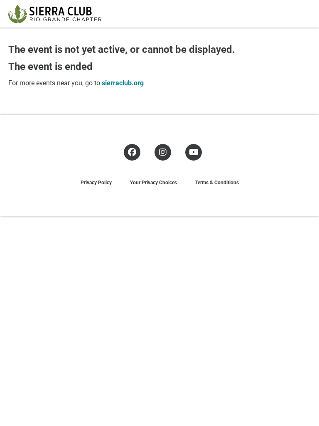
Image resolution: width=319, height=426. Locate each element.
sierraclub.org (123, 82)
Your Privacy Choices (153, 182)
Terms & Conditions (217, 182)
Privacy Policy (96, 182)
